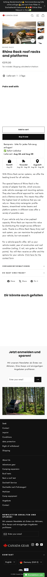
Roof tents (6, 473)
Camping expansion (10, 469)
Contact (5, 428)
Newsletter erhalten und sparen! (19, 516)
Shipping (16, 66)
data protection (8, 441)
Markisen (6, 491)
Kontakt (8, 555)
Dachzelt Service (9, 482)
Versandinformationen (16, 266)
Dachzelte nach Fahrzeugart (14, 487)
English (8, 562)
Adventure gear (8, 464)
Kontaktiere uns (35, 575)
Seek (4, 423)
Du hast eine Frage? (14, 273)
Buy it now (23, 137)
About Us (6, 460)
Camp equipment (9, 496)
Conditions (7, 437)
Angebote (6, 500)
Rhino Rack (8, 47)
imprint (5, 432)
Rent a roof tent (9, 478)
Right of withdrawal (10, 446)
